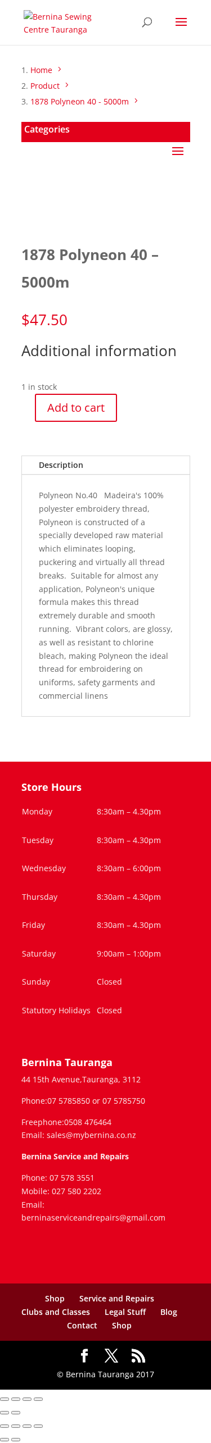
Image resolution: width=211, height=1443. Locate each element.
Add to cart (76, 407)
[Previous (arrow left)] (4, 1412)
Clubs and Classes (55, 1312)
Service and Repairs (116, 1298)
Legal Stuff (125, 1312)
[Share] (27, 1399)
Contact (82, 1325)
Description (61, 464)
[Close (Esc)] (38, 1399)
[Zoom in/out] (4, 1399)
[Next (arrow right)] (15, 1412)
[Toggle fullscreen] (15, 1399)
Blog (168, 1312)
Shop (55, 1298)
